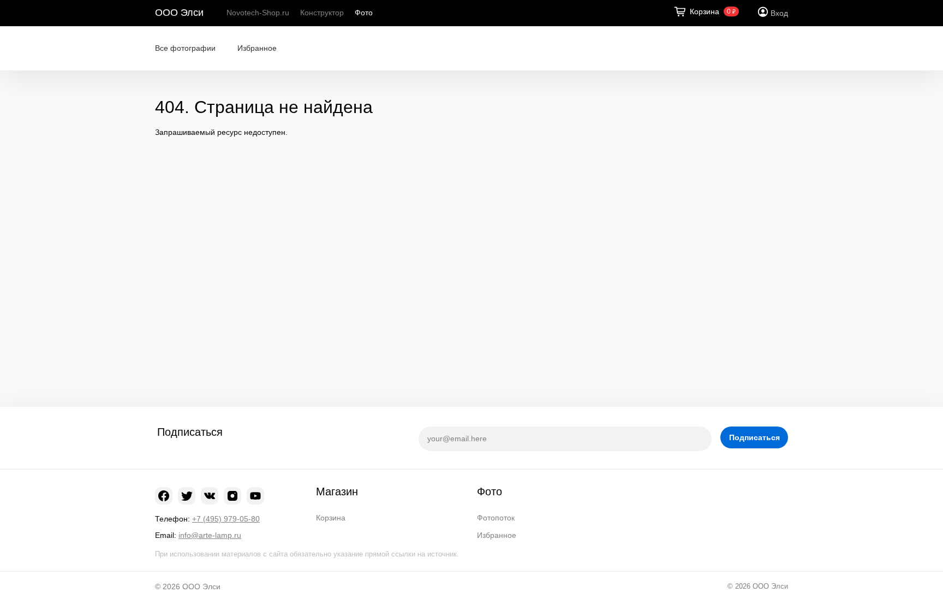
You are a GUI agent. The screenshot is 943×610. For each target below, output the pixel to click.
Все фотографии (185, 48)
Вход (779, 13)
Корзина (330, 517)
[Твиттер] (186, 496)
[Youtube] (255, 496)
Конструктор (322, 12)
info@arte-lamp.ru (209, 535)
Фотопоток (496, 517)
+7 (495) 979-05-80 (226, 518)
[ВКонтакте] (209, 496)
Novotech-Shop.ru (257, 12)
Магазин (337, 491)
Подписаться (754, 437)
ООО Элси (179, 12)
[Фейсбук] (163, 496)
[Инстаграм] (232, 496)
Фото (364, 12)
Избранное (257, 48)
